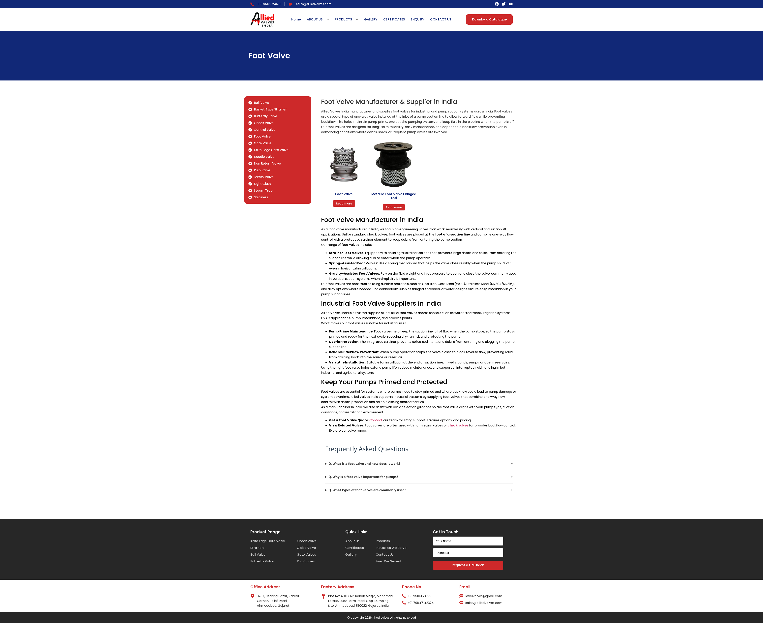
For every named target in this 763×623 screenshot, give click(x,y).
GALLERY (370, 19)
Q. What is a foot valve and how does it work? (420, 463)
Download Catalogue (489, 19)
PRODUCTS (343, 19)
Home (296, 19)
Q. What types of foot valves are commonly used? (420, 490)
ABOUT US (315, 19)
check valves (458, 425)
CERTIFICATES (394, 19)
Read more (344, 203)
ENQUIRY (417, 19)
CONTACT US (440, 19)
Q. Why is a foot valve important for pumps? (420, 477)
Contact (375, 420)
